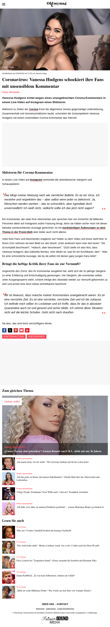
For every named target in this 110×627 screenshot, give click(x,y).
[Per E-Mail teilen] (21, 330)
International (14, 92)
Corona (33, 109)
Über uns (48, 604)
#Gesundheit (36, 336)
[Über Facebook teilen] (4, 330)
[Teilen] (16, 330)
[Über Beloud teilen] (27, 330)
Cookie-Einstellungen (65, 609)
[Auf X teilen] (10, 330)
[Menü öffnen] (3, 4)
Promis (5, 92)
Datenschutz (51, 609)
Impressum (40, 609)
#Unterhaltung (14, 336)
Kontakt (62, 604)
